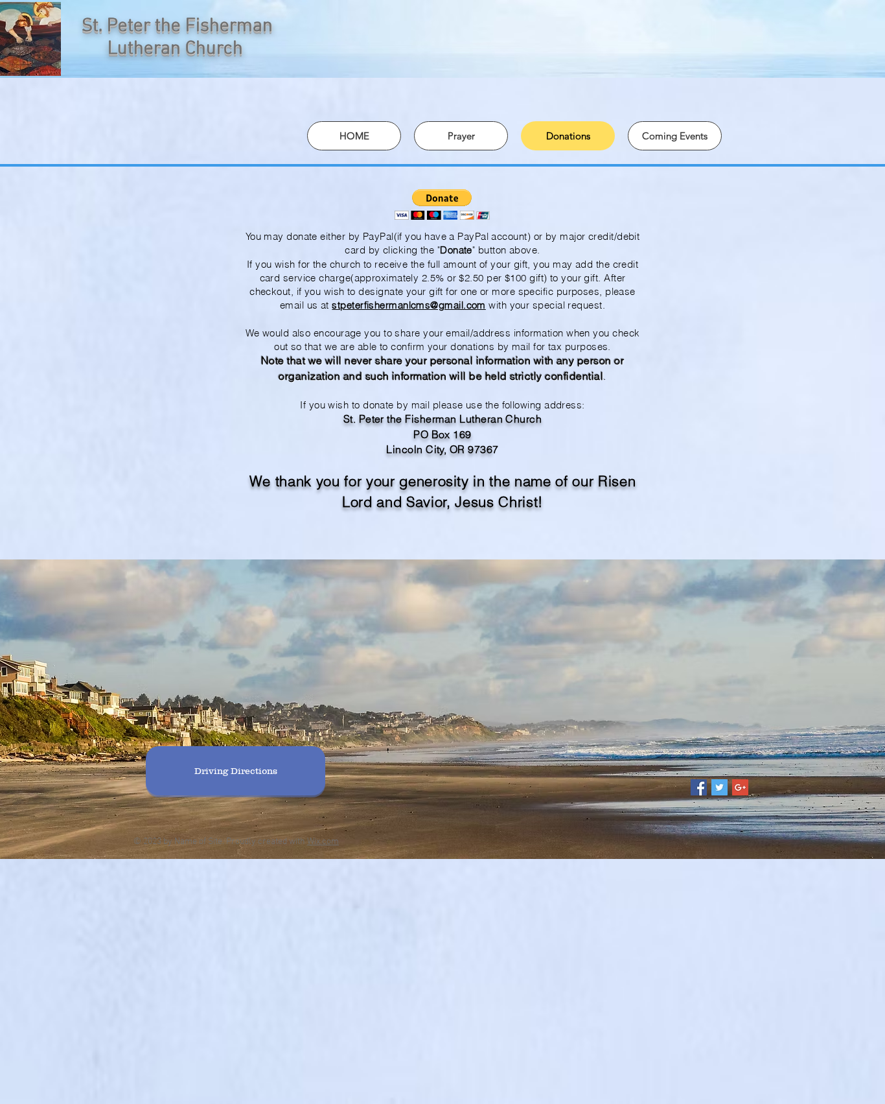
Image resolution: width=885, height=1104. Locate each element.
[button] (442, 204)
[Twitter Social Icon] (719, 787)
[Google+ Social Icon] (740, 787)
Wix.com (323, 841)
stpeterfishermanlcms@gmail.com (409, 305)
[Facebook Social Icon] (699, 787)
